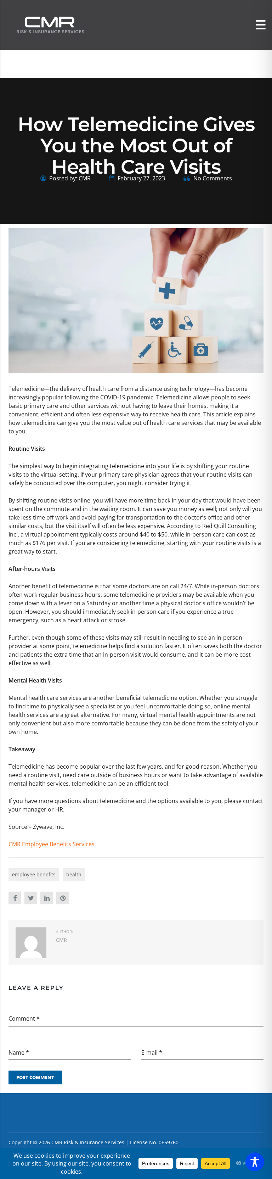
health (73, 874)
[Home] (50, 24)
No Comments (212, 178)
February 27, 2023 (140, 178)
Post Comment (35, 1077)
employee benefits (34, 874)
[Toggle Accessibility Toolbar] (255, 1162)
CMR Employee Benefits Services (51, 844)
